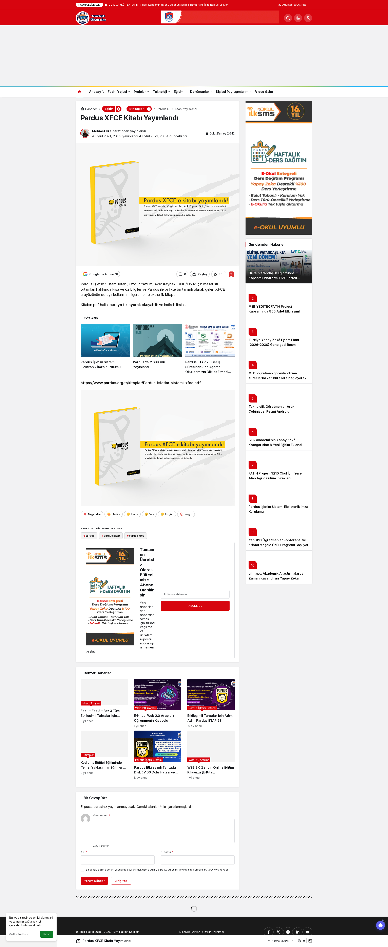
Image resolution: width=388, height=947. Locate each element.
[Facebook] (268, 932)
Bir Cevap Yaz (95, 798)
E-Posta (167, 852)
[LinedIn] (298, 932)
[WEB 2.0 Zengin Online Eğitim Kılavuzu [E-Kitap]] (211, 755)
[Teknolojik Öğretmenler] (91, 18)
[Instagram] (288, 932)
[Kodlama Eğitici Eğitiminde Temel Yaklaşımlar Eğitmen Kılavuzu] (104, 755)
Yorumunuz (101, 815)
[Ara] (288, 18)
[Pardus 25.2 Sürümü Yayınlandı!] (157, 349)
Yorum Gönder (94, 880)
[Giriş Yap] (308, 18)
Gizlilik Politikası (18, 934)
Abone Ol (195, 605)
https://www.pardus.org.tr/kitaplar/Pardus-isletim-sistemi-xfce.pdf (141, 383)
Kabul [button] (46, 934)
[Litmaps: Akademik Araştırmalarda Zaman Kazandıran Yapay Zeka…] (279, 567)
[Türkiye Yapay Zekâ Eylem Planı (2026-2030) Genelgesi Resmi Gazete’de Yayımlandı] (279, 333)
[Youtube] (307, 932)
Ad (84, 852)
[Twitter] (278, 932)
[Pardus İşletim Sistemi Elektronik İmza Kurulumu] (105, 349)
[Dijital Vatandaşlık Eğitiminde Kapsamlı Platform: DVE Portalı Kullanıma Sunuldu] (279, 266)
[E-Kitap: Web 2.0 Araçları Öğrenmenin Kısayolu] (157, 703)
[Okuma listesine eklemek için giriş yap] (231, 274)
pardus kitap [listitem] (111, 535)
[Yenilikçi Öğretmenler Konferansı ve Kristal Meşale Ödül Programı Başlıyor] (279, 533)
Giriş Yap (121, 880)
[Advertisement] (194, 55)
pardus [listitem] (89, 535)
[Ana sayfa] (79, 91)
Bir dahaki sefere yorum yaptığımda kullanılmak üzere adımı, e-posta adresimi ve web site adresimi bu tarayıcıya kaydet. (157, 869)
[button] (298, 18)
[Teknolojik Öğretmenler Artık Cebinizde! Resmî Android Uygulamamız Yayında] (279, 400)
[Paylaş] (309, 940)
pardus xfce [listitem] (135, 535)
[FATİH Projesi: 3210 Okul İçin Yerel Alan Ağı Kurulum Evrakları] (279, 467)
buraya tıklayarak (125, 305)
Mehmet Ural (102, 131)
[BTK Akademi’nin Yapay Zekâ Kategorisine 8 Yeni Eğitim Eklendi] (279, 433)
